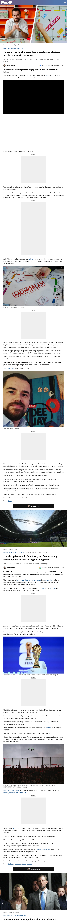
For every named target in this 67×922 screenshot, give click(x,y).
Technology (18, 864)
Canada (43, 588)
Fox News (15, 828)
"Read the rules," (9, 368)
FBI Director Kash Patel (11, 790)
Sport (15, 549)
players (31, 259)
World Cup (48, 580)
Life (18, 45)
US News (29, 864)
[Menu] (65, 2)
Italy (47, 76)
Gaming (10, 501)
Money (24, 864)
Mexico (52, 588)
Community (12, 45)
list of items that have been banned (28, 580)
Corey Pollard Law (43, 849)
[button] (63, 65)
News (10, 549)
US (39, 588)
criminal (48, 728)
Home (5, 45)
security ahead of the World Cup (14, 793)
